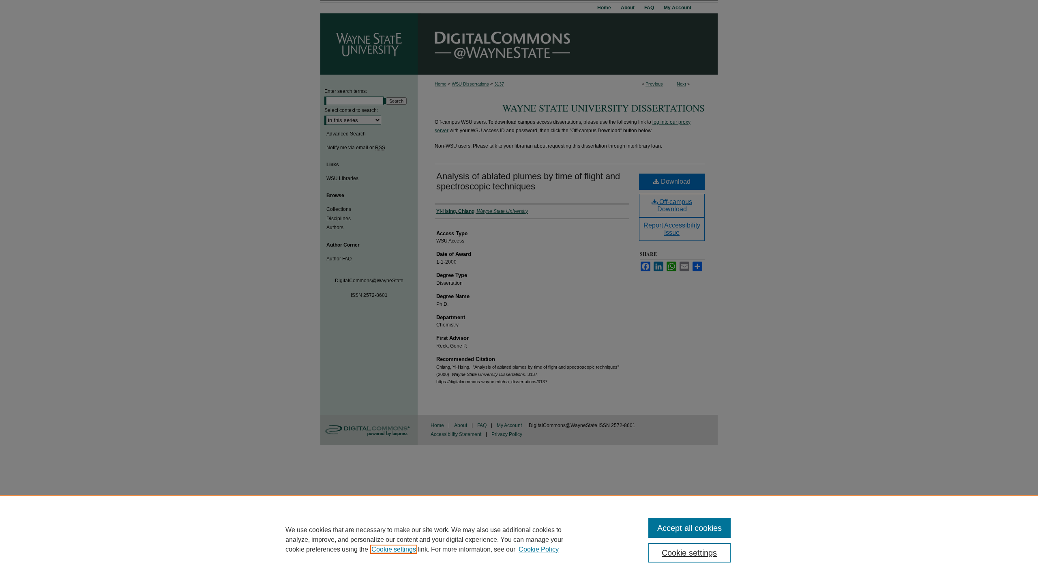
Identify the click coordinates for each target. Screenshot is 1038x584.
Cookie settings (393, 549)
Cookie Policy (539, 549)
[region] (519, 539)
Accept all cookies (689, 528)
